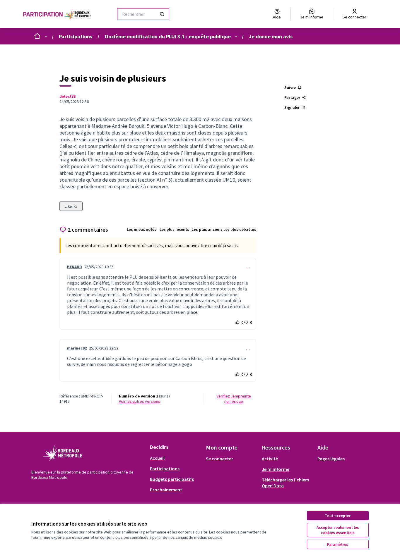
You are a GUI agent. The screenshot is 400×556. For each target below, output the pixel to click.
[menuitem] (175, 458)
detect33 (67, 96)
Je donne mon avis (271, 36)
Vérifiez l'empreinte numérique (233, 398)
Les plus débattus (239, 229)
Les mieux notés (141, 229)
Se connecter (219, 459)
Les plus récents (174, 229)
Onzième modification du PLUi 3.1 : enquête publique (168, 36)
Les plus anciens (207, 229)
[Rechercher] (162, 14)
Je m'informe (275, 469)
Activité (270, 459)
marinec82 (77, 348)
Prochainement (166, 490)
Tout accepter (338, 515)
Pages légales (331, 459)
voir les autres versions (139, 401)
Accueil (157, 458)
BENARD (74, 266)
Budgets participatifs (172, 479)
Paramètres (337, 544)
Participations (75, 36)
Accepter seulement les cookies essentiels (338, 530)
